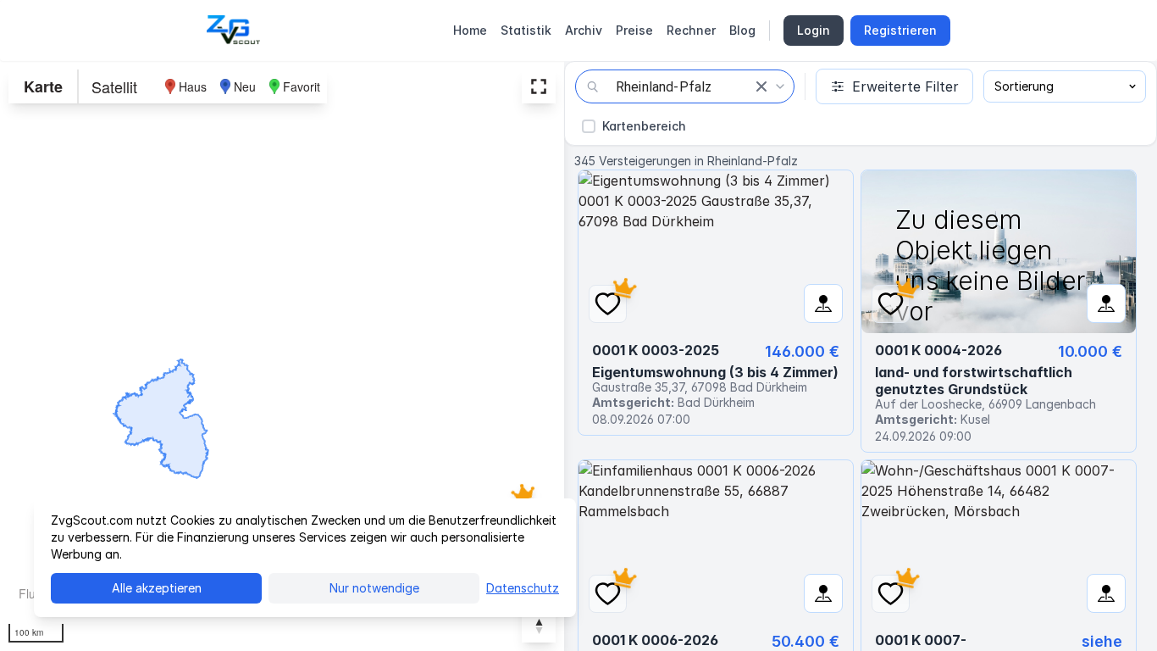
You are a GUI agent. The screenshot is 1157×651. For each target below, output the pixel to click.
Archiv (583, 30)
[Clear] (761, 86)
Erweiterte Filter (905, 86)
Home (470, 30)
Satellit (114, 86)
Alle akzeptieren (157, 588)
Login (813, 30)
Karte (43, 86)
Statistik (526, 30)
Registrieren (900, 30)
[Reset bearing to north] (539, 626)
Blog (742, 30)
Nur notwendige (374, 588)
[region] (282, 356)
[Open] (780, 86)
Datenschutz (522, 588)
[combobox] (685, 86)
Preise (634, 30)
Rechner (691, 30)
